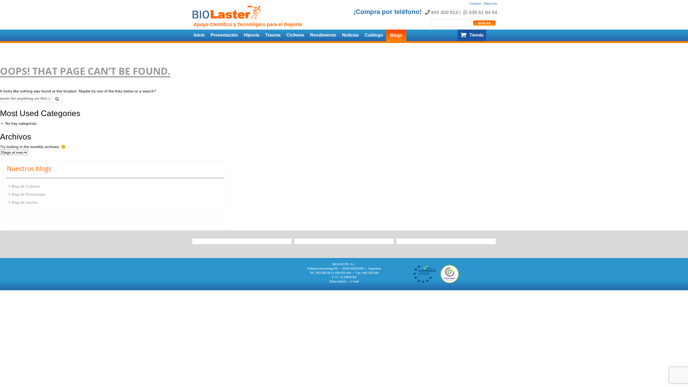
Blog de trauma (25, 202)
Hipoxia (251, 35)
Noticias (350, 35)
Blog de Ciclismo (26, 186)
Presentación (224, 35)
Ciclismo (295, 35)
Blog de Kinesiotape (28, 194)
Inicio (199, 35)
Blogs (396, 35)
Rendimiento (323, 35)
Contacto (475, 3)
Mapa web (490, 3)
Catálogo (374, 35)
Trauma (273, 35)
